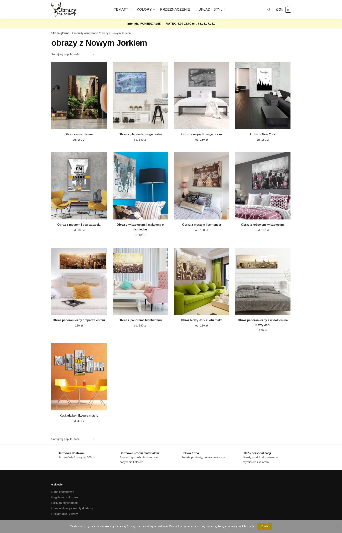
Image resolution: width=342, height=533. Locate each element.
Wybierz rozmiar (76, 137)
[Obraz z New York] (262, 95)
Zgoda (264, 526)
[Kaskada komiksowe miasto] (79, 376)
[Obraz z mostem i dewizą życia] (79, 185)
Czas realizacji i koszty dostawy (72, 508)
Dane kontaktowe (62, 491)
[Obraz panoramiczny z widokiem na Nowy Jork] (262, 281)
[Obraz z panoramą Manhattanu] (140, 281)
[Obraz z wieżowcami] (79, 95)
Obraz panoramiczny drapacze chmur (79, 320)
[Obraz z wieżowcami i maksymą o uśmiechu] (140, 185)
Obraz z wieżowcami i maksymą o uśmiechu (140, 227)
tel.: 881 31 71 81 (203, 23)
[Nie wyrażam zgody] (337, 526)
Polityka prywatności (64, 502)
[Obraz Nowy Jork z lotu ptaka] (201, 281)
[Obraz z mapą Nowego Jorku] (201, 95)
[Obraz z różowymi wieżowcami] (262, 185)
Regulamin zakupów (64, 497)
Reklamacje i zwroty (64, 513)
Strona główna (60, 33)
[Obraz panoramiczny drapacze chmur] (79, 281)
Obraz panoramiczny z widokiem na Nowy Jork (263, 322)
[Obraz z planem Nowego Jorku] (140, 95)
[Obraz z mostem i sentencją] (201, 185)
